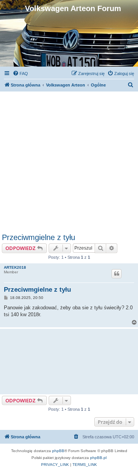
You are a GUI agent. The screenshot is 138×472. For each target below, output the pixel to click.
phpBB (58, 451)
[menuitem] (20, 73)
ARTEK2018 (15, 267)
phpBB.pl (98, 458)
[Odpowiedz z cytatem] (117, 273)
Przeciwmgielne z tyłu (38, 237)
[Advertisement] (69, 160)
